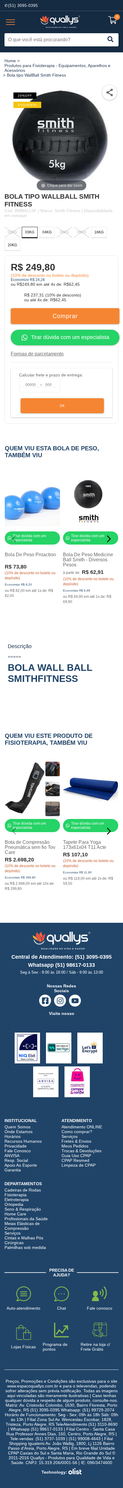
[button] (111, 538)
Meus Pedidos (74, 1146)
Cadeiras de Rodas (22, 1190)
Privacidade (15, 1146)
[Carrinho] (112, 20)
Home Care (15, 1214)
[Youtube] (75, 1000)
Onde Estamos (18, 1131)
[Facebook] (45, 1000)
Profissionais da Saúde (26, 1218)
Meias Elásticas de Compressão (22, 1226)
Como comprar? (76, 1131)
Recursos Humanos (23, 1141)
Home (10, 60)
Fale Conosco (17, 1150)
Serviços (69, 1136)
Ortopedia (13, 1204)
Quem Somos (17, 1126)
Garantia (12, 1170)
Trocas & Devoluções (81, 1150)
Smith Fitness (67, 210)
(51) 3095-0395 (23, 5)
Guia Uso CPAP (76, 1155)
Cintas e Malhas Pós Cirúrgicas (23, 1240)
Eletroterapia (16, 1199)
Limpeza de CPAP (78, 1165)
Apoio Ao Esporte (20, 1165)
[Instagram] (60, 1000)
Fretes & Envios (76, 1141)
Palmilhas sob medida (25, 1247)
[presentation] (10, 22)
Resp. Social (16, 1160)
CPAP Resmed (75, 1160)
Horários (12, 1136)
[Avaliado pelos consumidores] (27, 1048)
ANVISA (11, 1155)
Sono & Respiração (22, 1209)
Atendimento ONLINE (81, 1126)
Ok (62, 406)
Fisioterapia (15, 1194)
